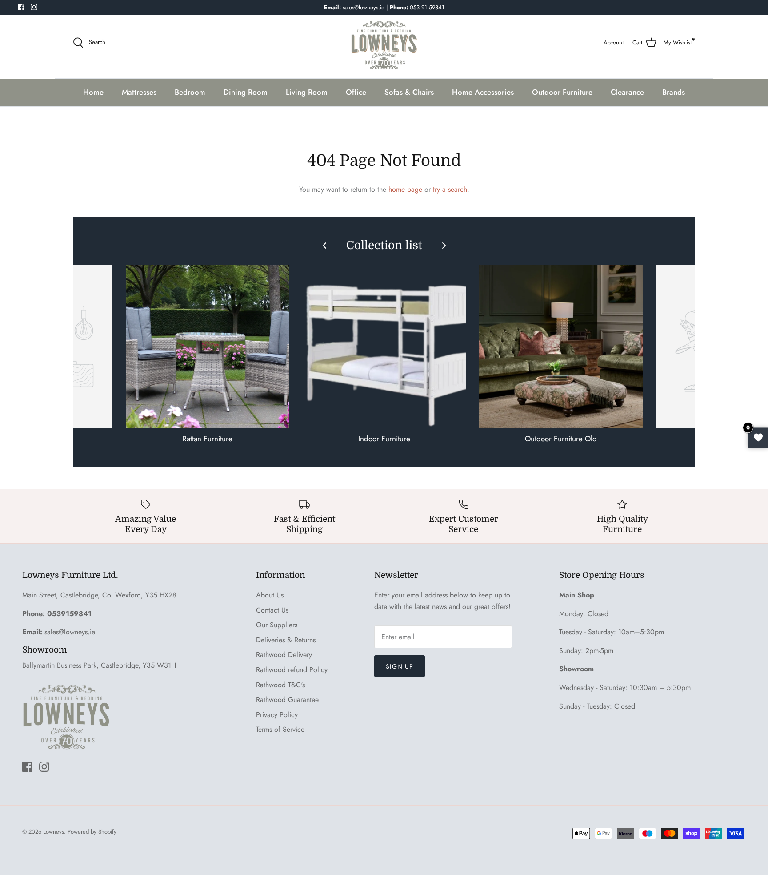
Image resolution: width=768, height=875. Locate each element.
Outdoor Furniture (562, 92)
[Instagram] (34, 7)
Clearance (627, 92)
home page (405, 189)
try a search (450, 189)
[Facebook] (21, 7)
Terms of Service (280, 729)
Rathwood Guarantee (287, 699)
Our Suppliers (276, 625)
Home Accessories (483, 92)
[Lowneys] (384, 42)
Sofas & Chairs (409, 92)
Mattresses (139, 92)
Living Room (307, 92)
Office (356, 92)
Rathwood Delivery (284, 654)
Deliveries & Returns (286, 640)
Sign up (399, 666)
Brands (673, 92)
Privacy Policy (277, 715)
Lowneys (53, 831)
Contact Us (272, 610)
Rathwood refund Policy (292, 670)
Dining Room (246, 92)
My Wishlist (678, 42)
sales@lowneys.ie (69, 632)
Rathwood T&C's (280, 685)
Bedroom (190, 92)
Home (93, 92)
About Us (270, 595)
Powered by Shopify (92, 831)
